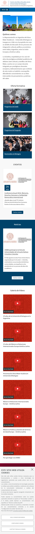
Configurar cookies (17, 523)
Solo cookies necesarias (17, 517)
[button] (4, 9)
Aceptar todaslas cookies (17, 529)
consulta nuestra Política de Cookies (22, 510)
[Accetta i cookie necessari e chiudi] (32, 469)
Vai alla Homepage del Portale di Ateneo (5, 3)
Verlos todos (17, 212)
